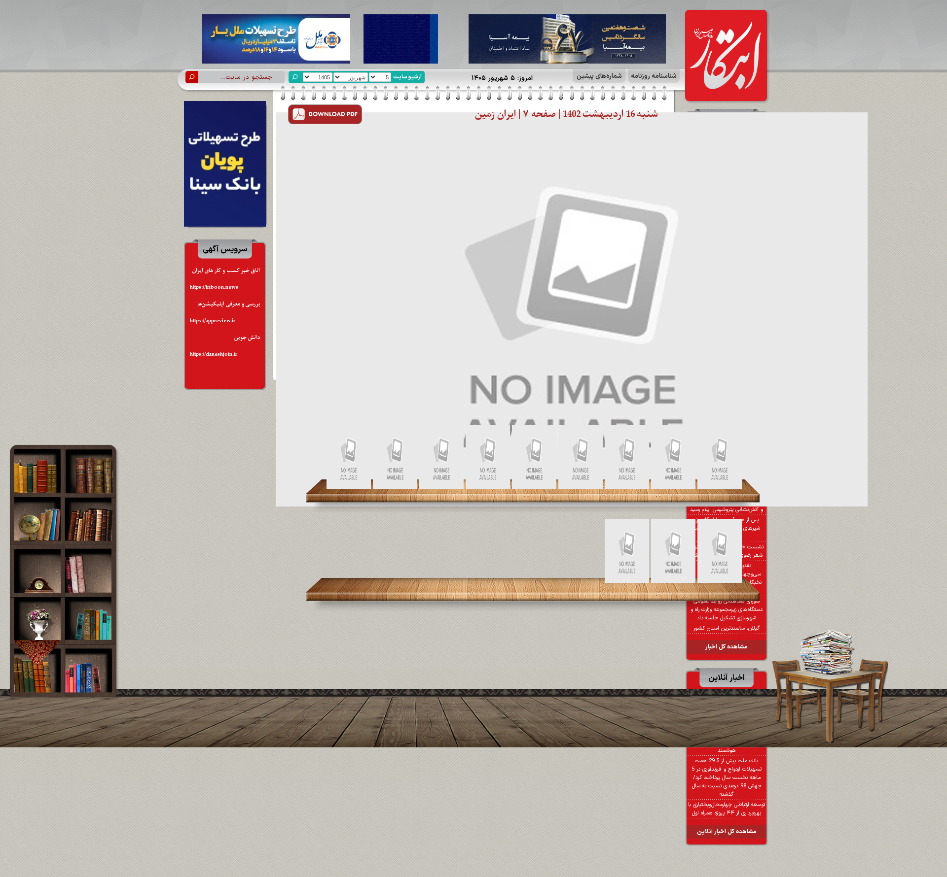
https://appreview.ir (212, 321)
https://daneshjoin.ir (213, 354)
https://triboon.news (214, 287)
